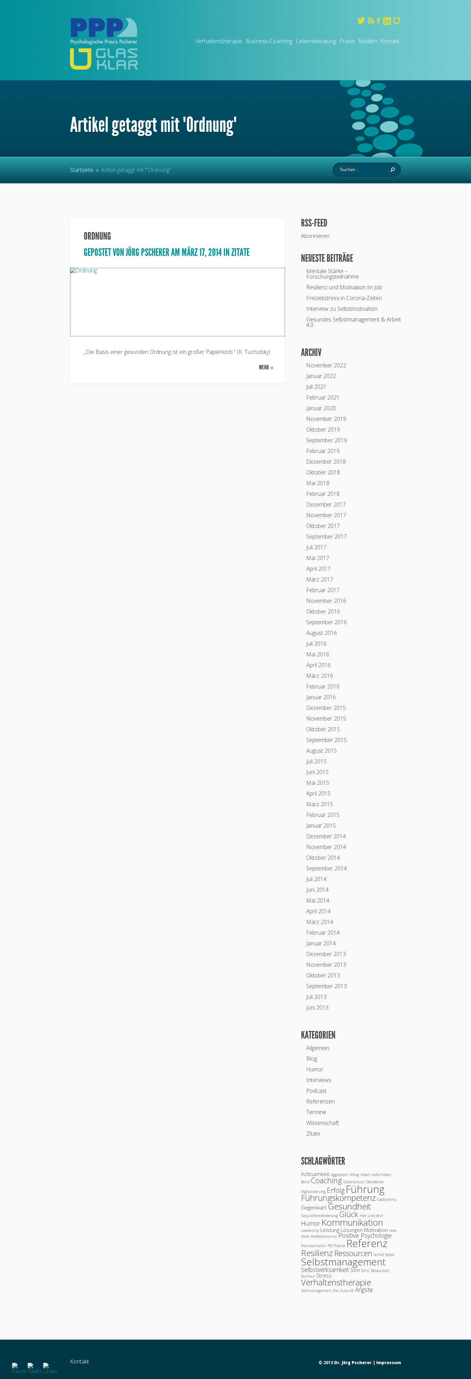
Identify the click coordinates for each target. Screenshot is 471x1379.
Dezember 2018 (326, 461)
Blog (311, 1058)
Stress (324, 1275)
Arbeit (365, 1174)
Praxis (347, 41)
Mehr (266, 367)
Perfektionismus (324, 1236)
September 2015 (326, 740)
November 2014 (326, 847)
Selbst (389, 1254)
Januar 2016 (321, 697)
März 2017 (319, 579)
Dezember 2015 (326, 708)
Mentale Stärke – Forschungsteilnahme (332, 273)
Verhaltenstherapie (219, 41)
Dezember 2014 (326, 836)
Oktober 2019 (323, 429)
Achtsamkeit (315, 1173)
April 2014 (318, 911)
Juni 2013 (317, 1007)
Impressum (388, 1363)
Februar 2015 (323, 815)
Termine (316, 1112)
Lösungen (352, 1229)
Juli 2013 (316, 997)
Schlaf (379, 1254)
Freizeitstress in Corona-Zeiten (344, 298)
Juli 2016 (316, 643)
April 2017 (318, 568)
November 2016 (326, 601)
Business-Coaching (268, 41)
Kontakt (389, 41)
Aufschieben (381, 1174)
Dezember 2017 (326, 504)
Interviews (318, 1080)
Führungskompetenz (338, 1197)
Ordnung (97, 236)
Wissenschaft (322, 1123)
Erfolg (335, 1190)
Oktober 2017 (323, 526)
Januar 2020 (321, 408)
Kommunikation (352, 1222)
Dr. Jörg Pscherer (353, 1363)
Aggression (339, 1174)
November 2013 (326, 964)
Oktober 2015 (323, 729)
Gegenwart (314, 1207)
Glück (348, 1214)
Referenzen (320, 1101)
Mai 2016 (317, 654)
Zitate (240, 252)
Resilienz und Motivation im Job (344, 287)
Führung (365, 1189)
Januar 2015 (321, 825)
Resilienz (317, 1253)
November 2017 (326, 515)
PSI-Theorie (336, 1245)
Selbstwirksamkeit (325, 1269)
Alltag (354, 1174)
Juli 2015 (316, 761)
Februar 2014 (323, 932)
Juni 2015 (317, 772)
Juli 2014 (316, 879)
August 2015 (321, 750)
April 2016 (318, 665)
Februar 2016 (323, 686)
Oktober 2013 (323, 975)
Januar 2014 (321, 943)
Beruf (305, 1181)
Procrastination (313, 1245)
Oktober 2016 (323, 611)
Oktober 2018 (323, 472)
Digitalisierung (313, 1191)
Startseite (81, 170)
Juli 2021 (316, 386)
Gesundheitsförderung (319, 1215)
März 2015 (319, 804)
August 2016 (321, 633)
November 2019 (326, 419)
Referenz (367, 1243)
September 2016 (326, 622)
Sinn (355, 1269)
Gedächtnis (386, 1199)
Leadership (310, 1230)
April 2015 (318, 793)
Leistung (329, 1229)
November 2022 (326, 365)
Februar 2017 (323, 590)
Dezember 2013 (326, 954)
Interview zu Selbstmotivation (342, 308)
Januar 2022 (321, 376)
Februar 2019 (323, 451)
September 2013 (326, 986)
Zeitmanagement (316, 1290)
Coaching (326, 1180)
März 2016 (319, 675)
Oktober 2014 (323, 857)
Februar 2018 (323, 494)
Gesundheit (349, 1206)
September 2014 (326, 868)
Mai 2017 (317, 558)
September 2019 (326, 440)
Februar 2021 (323, 397)
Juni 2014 (317, 890)
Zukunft (347, 1290)
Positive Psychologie (365, 1235)
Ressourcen (353, 1253)
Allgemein (317, 1048)
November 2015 (326, 718)
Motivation (376, 1229)
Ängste (364, 1289)
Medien (367, 41)
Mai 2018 (317, 483)
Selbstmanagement (343, 1261)
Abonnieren (315, 236)
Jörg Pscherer (147, 252)
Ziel (335, 1290)
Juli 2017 (316, 547)
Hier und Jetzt (371, 1215)
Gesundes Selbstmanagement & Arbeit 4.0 (353, 322)
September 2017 (326, 536)
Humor (314, 1069)
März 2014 (319, 922)
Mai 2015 (317, 783)
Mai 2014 (317, 900)
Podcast (316, 1090)
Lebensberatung (316, 41)
